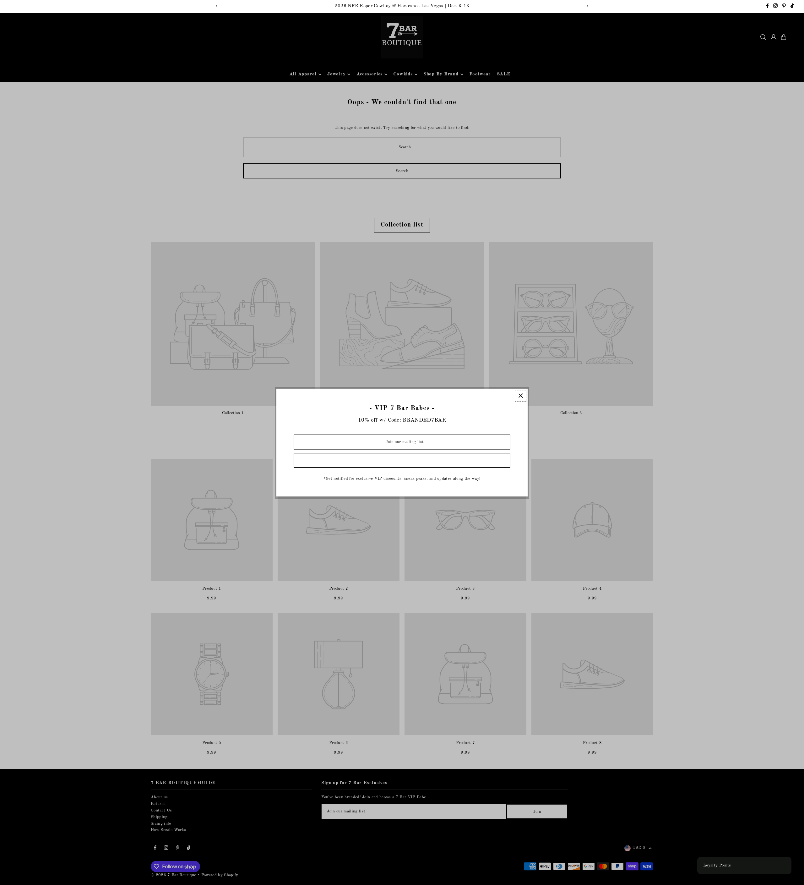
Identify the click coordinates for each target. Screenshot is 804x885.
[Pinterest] (784, 6)
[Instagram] (775, 6)
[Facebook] (767, 6)
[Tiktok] (792, 6)
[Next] (587, 6)
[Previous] (217, 6)
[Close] (520, 395)
